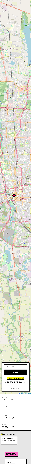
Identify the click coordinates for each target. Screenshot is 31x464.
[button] (15, 197)
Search (15, 372)
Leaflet (21, 393)
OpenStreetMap (27, 393)
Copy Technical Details (15, 388)
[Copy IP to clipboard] (24, 382)
